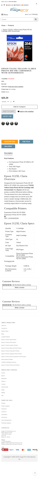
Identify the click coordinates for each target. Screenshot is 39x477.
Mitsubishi (4, 378)
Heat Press (4, 417)
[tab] (8, 153)
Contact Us (4, 328)
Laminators (4, 414)
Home (3, 25)
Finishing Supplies (6, 423)
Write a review (19, 287)
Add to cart (8, 111)
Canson (3, 384)
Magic (3, 390)
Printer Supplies (5, 406)
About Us (3, 325)
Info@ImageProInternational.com (14, 443)
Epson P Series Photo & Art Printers (10, 365)
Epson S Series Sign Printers (8, 339)
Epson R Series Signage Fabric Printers (11, 353)
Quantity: (4, 101)
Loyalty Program (5, 336)
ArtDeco (3, 381)
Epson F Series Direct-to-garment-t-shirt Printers (13, 356)
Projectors (4, 409)
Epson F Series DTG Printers (8, 342)
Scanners (3, 411)
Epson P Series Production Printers (10, 351)
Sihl (2, 395)
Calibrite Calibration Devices (8, 362)
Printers (3, 403)
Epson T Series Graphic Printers (9, 345)
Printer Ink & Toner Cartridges (15, 86)
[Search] (36, 19)
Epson (3, 375)
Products (11, 25)
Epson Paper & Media (7, 359)
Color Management (6, 420)
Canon (3, 373)
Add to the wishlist (26, 112)
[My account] (1, 5)
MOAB (3, 392)
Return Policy (4, 331)
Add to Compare (19, 107)
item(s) (32, 14)
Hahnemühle (4, 387)
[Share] (3, 123)
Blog (2, 334)
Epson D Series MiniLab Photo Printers (11, 348)
